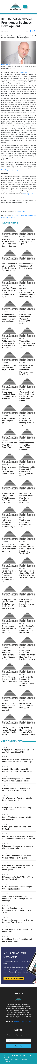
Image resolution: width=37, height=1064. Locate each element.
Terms (6, 1059)
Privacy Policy (15, 1059)
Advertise (24, 1059)
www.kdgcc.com (28, 194)
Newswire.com (24, 72)
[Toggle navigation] (25, 6)
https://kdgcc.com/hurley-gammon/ (11, 170)
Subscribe (18, 1046)
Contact (7, 1061)
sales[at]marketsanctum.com (22, 1021)
